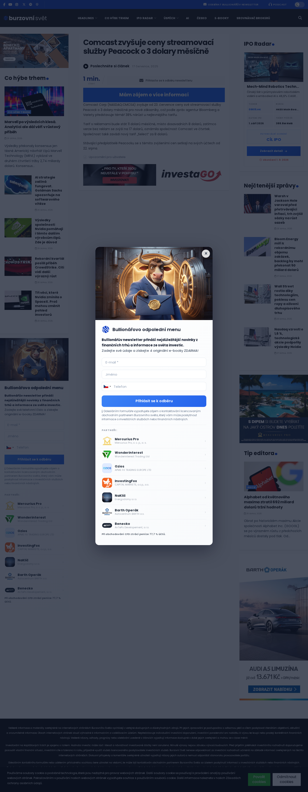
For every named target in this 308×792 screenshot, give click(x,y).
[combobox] (107, 386)
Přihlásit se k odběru (154, 401)
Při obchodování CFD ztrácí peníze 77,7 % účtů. (133, 534)
